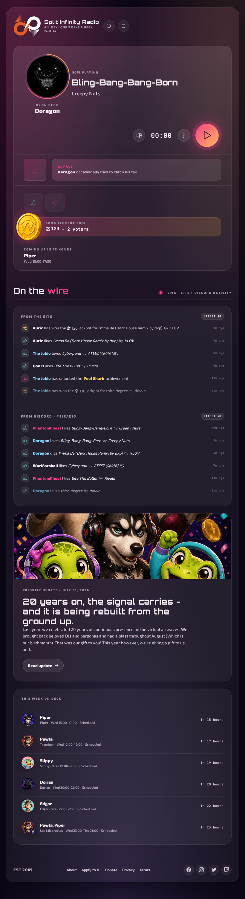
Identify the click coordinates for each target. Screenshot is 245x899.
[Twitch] (226, 870)
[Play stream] (207, 135)
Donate (111, 870)
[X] (214, 870)
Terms (145, 870)
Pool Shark (94, 378)
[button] (122, 169)
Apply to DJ (91, 870)
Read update (40, 665)
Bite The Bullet (67, 365)
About (72, 870)
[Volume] (139, 135)
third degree (117, 390)
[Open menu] (123, 26)
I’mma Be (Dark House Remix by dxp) (130, 327)
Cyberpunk (71, 353)
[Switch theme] (109, 26)
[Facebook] (189, 870)
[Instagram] (201, 870)
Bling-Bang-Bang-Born (91, 428)
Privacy (128, 870)
